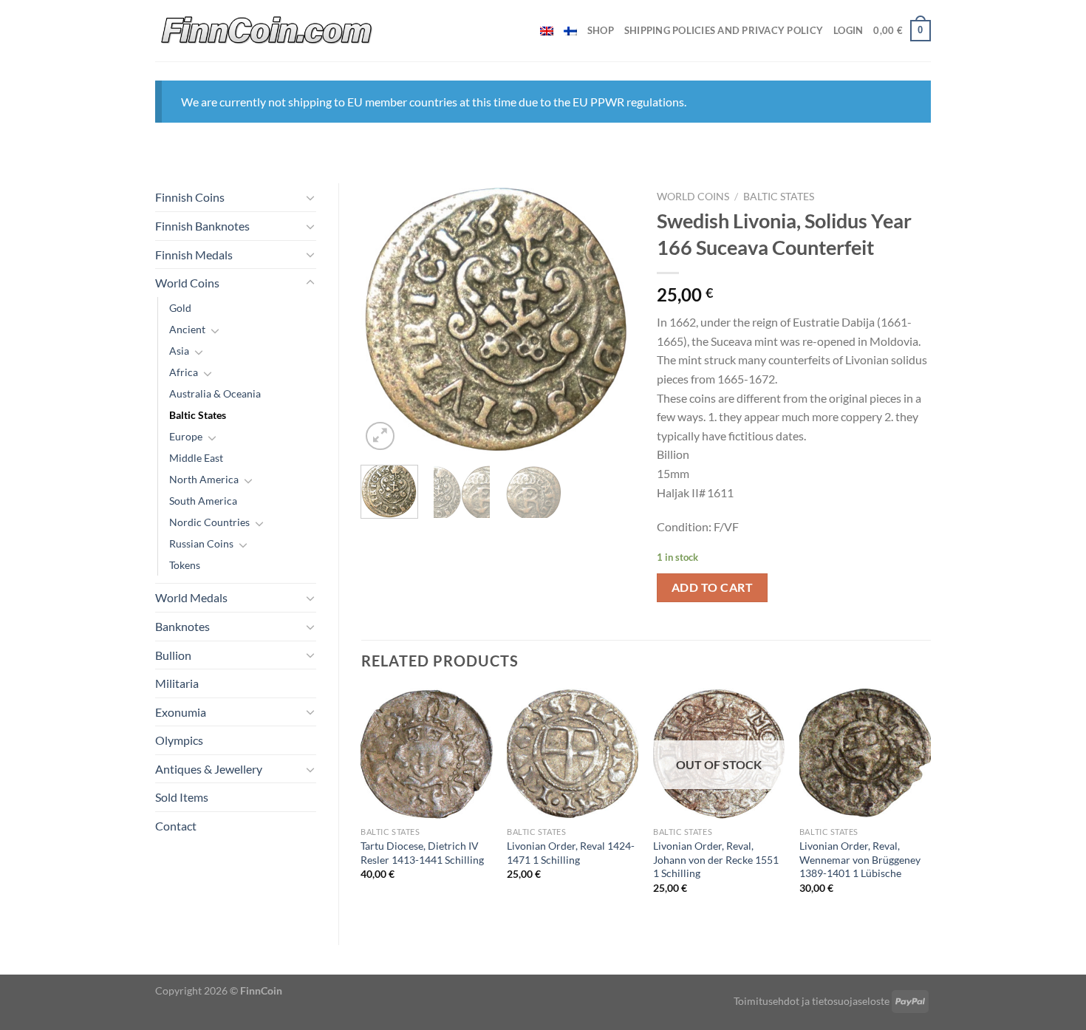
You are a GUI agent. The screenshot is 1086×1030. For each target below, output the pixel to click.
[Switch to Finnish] (570, 31)
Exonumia (180, 712)
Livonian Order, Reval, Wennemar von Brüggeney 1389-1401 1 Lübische (860, 859)
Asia (179, 350)
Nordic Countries (209, 522)
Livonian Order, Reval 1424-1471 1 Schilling (571, 852)
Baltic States (197, 415)
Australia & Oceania (215, 393)
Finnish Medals (194, 255)
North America (204, 479)
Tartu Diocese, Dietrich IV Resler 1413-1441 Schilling (422, 852)
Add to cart (712, 587)
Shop (600, 30)
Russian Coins (201, 543)
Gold (180, 307)
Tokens (184, 565)
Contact (176, 826)
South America (203, 500)
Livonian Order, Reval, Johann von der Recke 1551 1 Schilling (716, 859)
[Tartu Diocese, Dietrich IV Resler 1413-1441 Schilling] (426, 753)
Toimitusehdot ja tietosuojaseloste (811, 1001)
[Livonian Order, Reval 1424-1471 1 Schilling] (572, 753)
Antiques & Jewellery (208, 769)
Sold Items (181, 797)
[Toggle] (310, 197)
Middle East (196, 457)
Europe (185, 436)
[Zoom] (380, 436)
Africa (183, 372)
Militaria (177, 683)
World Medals (191, 597)
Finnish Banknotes (202, 226)
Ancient (187, 329)
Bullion (173, 655)
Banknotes (182, 626)
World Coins (187, 283)
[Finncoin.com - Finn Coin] (267, 31)
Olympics (179, 740)
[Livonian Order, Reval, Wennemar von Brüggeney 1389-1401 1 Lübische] (865, 753)
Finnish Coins (190, 197)
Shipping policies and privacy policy (723, 30)
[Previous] (385, 319)
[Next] (611, 319)
